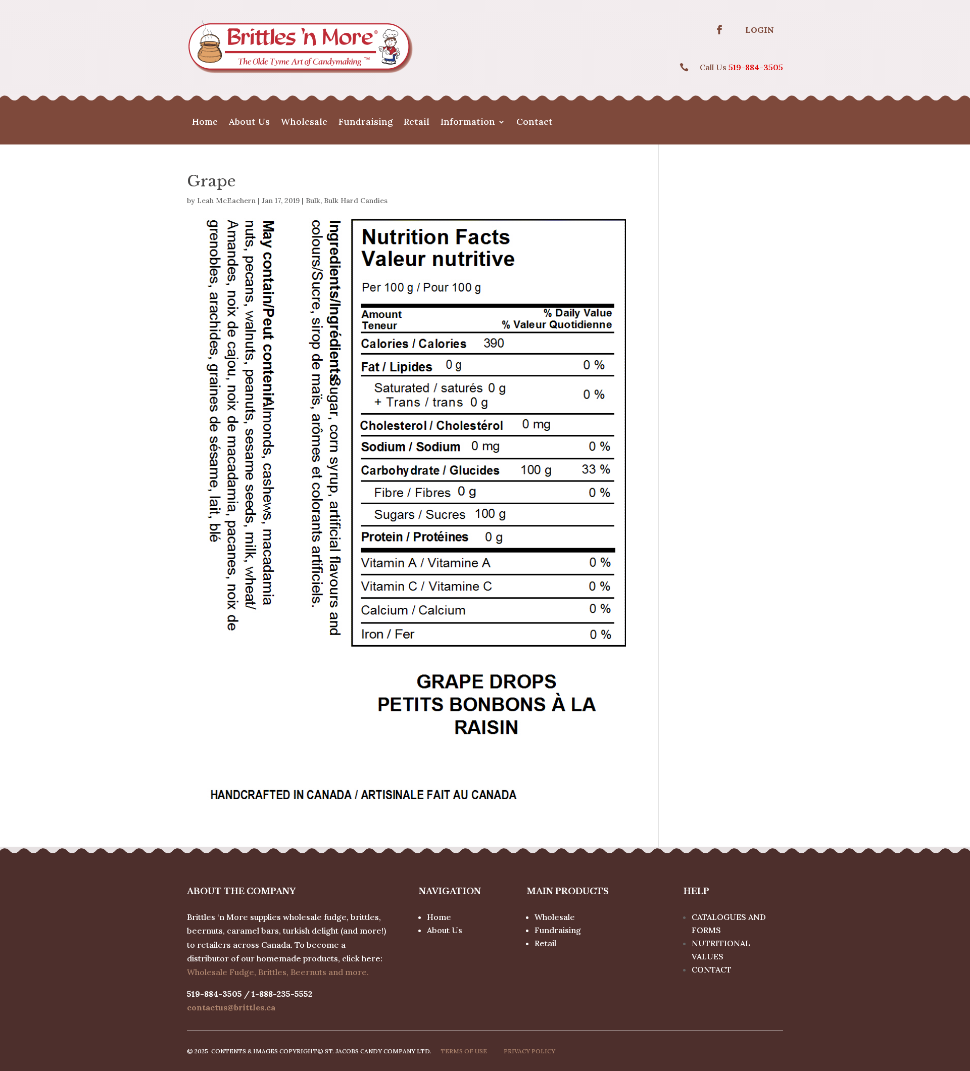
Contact (534, 122)
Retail (416, 122)
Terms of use (464, 1051)
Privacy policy (529, 1051)
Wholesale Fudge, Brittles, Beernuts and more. (278, 972)
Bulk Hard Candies (355, 200)
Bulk (313, 200)
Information (468, 122)
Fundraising (365, 122)
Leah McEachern (226, 200)
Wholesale (304, 122)
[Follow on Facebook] (719, 30)
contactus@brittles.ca (231, 1007)
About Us (249, 122)
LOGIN (759, 30)
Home (205, 122)
